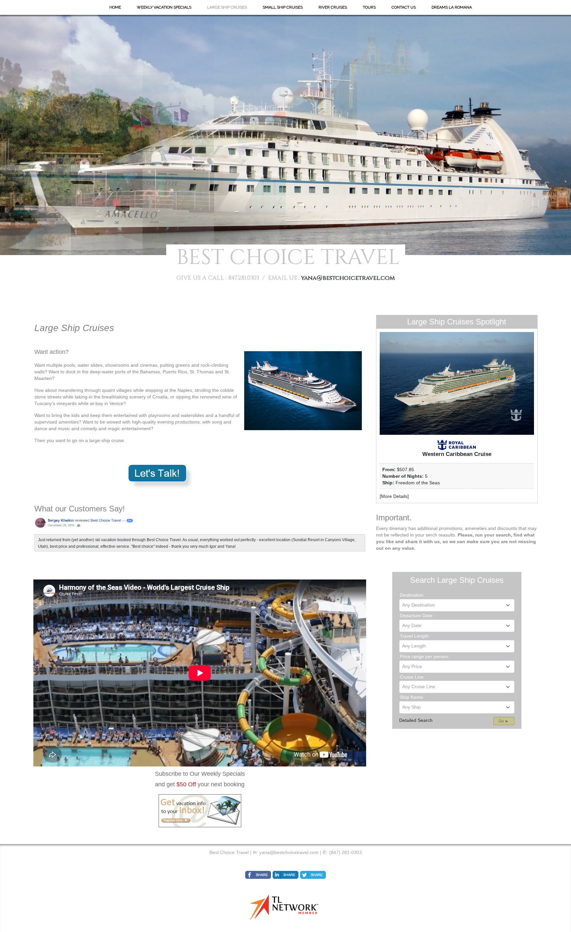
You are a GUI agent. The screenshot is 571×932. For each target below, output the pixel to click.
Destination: (412, 595)
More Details (394, 496)
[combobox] (456, 605)
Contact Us (404, 7)
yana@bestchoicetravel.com (348, 278)
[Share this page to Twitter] (313, 875)
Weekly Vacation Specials (164, 7)
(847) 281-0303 (345, 852)
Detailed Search (416, 720)
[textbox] (457, 605)
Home (115, 7)
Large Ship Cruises (227, 7)
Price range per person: (424, 656)
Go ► (504, 721)
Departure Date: (417, 615)
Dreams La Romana (452, 7)
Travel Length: (415, 636)
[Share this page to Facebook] (258, 875)
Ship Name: (412, 697)
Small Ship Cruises (283, 7)
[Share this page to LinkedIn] (285, 875)
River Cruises (333, 7)
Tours (369, 7)
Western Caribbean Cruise (456, 454)
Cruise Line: (412, 677)
